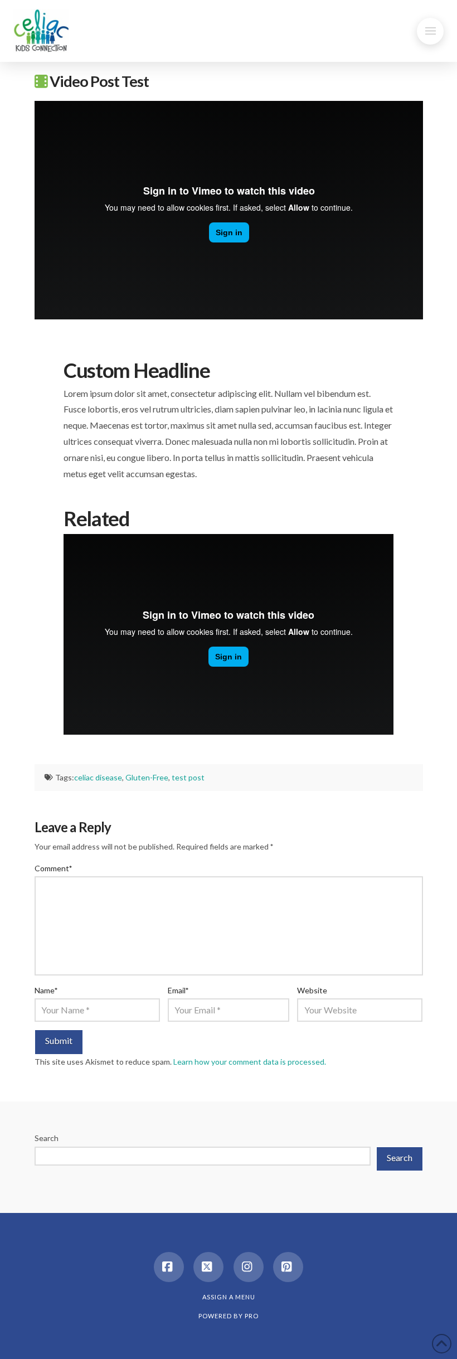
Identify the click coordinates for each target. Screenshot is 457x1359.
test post (188, 777)
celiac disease (98, 777)
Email (178, 990)
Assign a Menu (228, 1296)
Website (312, 990)
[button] (430, 31)
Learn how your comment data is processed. (249, 1061)
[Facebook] (169, 1267)
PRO (252, 1315)
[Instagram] (249, 1267)
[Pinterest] (288, 1267)
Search (47, 1138)
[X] (208, 1267)
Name (46, 990)
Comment (53, 868)
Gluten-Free (146, 777)
